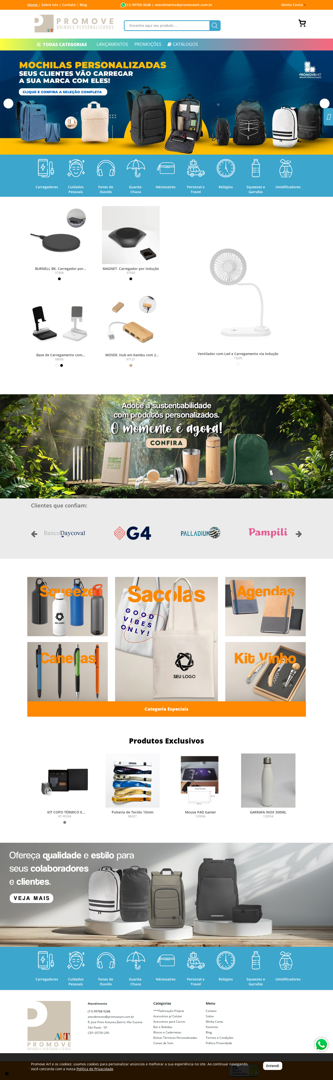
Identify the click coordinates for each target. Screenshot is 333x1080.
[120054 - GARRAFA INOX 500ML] (268, 780)
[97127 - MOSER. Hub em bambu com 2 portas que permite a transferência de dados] (131, 321)
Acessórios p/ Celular (167, 1016)
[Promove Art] (74, 23)
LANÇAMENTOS (112, 44)
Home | (33, 4)
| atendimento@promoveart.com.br (181, 4)
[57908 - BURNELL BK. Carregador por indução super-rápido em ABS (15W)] (59, 235)
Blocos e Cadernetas (167, 1032)
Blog (83, 4)
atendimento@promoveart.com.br (111, 1017)
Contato (211, 1011)
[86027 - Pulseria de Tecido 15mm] (133, 780)
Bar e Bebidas (162, 1027)
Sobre (210, 1016)
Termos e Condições (220, 1038)
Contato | (70, 4)
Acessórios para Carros (169, 1022)
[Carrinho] (302, 23)
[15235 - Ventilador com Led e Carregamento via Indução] (238, 288)
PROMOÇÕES (147, 44)
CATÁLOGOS (185, 44)
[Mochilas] (166, 895)
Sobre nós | (51, 4)
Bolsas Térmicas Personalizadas (175, 1038)
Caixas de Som (163, 1043)
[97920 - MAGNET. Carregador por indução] (131, 235)
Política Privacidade (219, 1043)
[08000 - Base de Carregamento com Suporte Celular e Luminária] (59, 321)
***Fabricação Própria (168, 1011)
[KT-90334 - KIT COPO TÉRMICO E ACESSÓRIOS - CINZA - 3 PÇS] (65, 780)
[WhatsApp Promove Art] (321, 1044)
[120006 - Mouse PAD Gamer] (200, 780)
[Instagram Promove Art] (328, 118)
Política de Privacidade (95, 1069)
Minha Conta (214, 1022)
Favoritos (212, 1027)
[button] (8, 104)
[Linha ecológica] (166, 446)
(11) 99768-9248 (138, 4)
